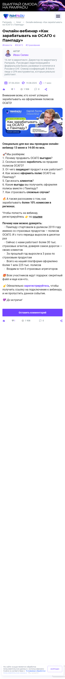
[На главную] (29, 16)
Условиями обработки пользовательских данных (24, 672)
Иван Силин (20, 55)
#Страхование (33, 45)
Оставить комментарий (32, 312)
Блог (18, 22)
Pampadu (7, 22)
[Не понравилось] (12, 89)
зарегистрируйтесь (36, 285)
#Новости (7, 45)
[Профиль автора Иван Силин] (8, 53)
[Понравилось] (3, 89)
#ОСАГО (19, 45)
